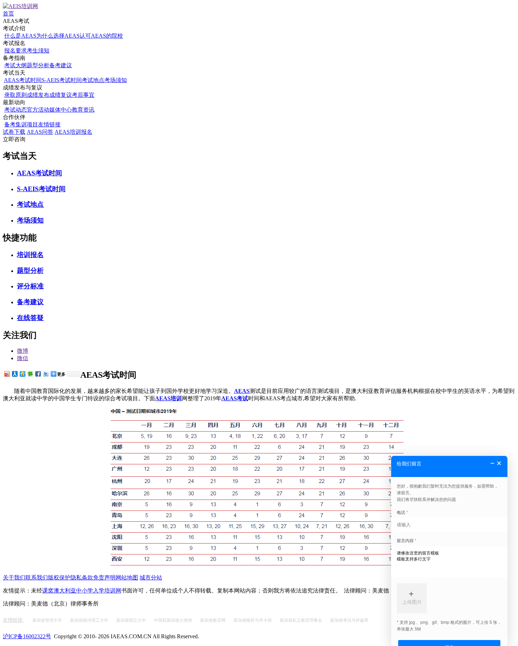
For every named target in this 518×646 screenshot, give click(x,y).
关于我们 (14, 578)
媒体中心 (60, 110)
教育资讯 (83, 110)
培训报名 (30, 254)
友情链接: (13, 620)
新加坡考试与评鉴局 (349, 620)
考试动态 (15, 110)
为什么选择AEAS (58, 36)
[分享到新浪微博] (7, 373)
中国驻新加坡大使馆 (173, 620)
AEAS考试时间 (23, 80)
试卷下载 (14, 132)
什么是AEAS (20, 36)
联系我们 (36, 578)
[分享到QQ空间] (22, 373)
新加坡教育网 (213, 620)
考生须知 (38, 51)
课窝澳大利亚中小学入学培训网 (81, 591)
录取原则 (15, 95)
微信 (22, 358)
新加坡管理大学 (47, 620)
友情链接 (49, 124)
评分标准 (30, 286)
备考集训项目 (21, 124)
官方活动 (38, 110)
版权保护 (59, 578)
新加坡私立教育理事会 (301, 620)
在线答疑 (30, 317)
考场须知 (115, 80)
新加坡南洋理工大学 (89, 620)
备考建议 (60, 65)
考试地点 (93, 80)
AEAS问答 (40, 132)
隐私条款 (81, 578)
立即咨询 (14, 139)
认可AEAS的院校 (101, 36)
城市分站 (151, 578)
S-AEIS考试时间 (62, 80)
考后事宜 (83, 95)
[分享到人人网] (14, 373)
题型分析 (38, 65)
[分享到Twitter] (45, 373)
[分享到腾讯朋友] (30, 373)
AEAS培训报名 (73, 132)
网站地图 (127, 578)
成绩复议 (60, 95)
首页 (8, 14)
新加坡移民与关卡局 (253, 620)
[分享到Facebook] (38, 373)
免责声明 (104, 578)
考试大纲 (15, 65)
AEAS (241, 391)
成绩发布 (38, 95)
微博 (22, 351)
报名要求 (15, 51)
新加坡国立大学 (131, 620)
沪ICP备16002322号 (27, 636)
